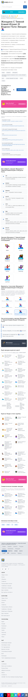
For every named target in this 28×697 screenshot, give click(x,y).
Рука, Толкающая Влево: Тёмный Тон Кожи (7, 453)
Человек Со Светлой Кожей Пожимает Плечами (7, 419)
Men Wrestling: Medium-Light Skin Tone (6, 356)
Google (3, 623)
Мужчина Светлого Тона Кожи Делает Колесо (20, 356)
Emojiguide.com (4, 16)
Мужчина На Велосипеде (19, 386)
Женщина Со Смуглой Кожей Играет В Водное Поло (20, 495)
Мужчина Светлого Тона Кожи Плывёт (7, 399)
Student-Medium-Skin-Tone (20, 442)
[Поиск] (25, 6)
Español (9, 546)
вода (3, 72)
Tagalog (19, 553)
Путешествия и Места (6, 607)
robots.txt (10, 686)
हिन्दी (8, 553)
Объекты (3, 579)
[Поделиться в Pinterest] (8, 695)
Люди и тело (13, 16)
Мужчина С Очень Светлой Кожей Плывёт (7, 381)
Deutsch (15, 546)
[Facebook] (2, 569)
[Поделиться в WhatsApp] (12, 695)
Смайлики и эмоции (6, 585)
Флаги (3, 577)
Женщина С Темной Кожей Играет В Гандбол (6, 387)
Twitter (2, 630)
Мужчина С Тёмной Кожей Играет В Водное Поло (6, 513)
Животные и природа (6, 588)
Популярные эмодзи (6, 651)
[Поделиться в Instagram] (19, 695)
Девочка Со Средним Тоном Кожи (7, 459)
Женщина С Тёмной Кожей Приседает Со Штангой (20, 376)
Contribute (3, 664)
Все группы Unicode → (6, 592)
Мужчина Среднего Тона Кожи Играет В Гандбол (20, 370)
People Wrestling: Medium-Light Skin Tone (20, 399)
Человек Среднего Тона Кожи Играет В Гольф (7, 376)
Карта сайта (4, 686)
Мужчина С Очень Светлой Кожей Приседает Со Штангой (7, 363)
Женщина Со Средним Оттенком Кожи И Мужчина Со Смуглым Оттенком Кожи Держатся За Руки (7, 445)
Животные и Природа (6, 611)
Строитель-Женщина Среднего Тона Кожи (7, 436)
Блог (2, 653)
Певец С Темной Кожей (20, 418)
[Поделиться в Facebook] (1, 695)
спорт (3, 80)
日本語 (15, 551)
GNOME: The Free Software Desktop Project (12, 677)
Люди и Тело (4, 598)
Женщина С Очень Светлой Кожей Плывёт (20, 381)
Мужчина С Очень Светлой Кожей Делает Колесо (7, 393)
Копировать (21, 89)
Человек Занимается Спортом (8, 17)
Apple (2, 621)
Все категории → (5, 615)
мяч (3, 78)
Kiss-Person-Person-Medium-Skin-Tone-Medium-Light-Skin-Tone (20, 466)
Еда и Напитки (4, 613)
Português (17, 548)
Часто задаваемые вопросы (8, 658)
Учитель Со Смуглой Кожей (20, 472)
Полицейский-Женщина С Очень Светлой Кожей (20, 453)
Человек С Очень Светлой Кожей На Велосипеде (20, 393)
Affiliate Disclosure (5, 670)
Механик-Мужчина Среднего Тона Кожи (20, 460)
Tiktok (2, 636)
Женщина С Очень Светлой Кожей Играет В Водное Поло (7, 495)
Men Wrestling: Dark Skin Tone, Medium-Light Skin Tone (19, 406)
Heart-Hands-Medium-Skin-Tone (19, 424)
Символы (3, 581)
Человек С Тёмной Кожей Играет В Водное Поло (6, 501)
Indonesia (13, 553)
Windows (3, 628)
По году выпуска (5, 647)
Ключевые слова (5, 645)
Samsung (3, 632)
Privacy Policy (4, 668)
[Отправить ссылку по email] (26, 695)
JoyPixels (3, 634)
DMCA (2, 672)
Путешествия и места (6, 583)
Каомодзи (3, 655)
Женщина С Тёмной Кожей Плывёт (20, 513)
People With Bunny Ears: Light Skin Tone (7, 430)
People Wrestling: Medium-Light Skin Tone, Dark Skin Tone (7, 405)
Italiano (4, 548)
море (16, 524)
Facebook (3, 626)
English (4, 546)
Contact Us (4, 674)
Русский (4, 551)
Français (21, 546)
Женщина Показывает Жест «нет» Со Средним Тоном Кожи (20, 436)
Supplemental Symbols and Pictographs (11, 154)
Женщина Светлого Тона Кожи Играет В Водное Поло (20, 501)
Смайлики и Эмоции (6, 609)
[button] (14, 121)
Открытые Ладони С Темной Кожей (20, 429)
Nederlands (10, 548)
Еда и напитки (4, 590)
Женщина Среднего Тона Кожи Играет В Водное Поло (7, 507)
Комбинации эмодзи (6, 642)
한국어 (21, 551)
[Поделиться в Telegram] (15, 695)
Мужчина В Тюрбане (6, 472)
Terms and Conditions (6, 666)
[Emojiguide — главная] (2, 560)
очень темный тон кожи (12, 78)
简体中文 (10, 551)
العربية (3, 553)
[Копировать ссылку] (22, 695)
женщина (15, 72)
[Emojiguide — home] (7, 2)
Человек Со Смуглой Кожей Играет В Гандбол (20, 363)
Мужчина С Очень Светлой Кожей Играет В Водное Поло (7, 370)
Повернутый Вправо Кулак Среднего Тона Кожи (7, 466)
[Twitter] (5, 569)
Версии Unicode (5, 649)
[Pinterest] (8, 569)
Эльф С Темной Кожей (7, 424)
